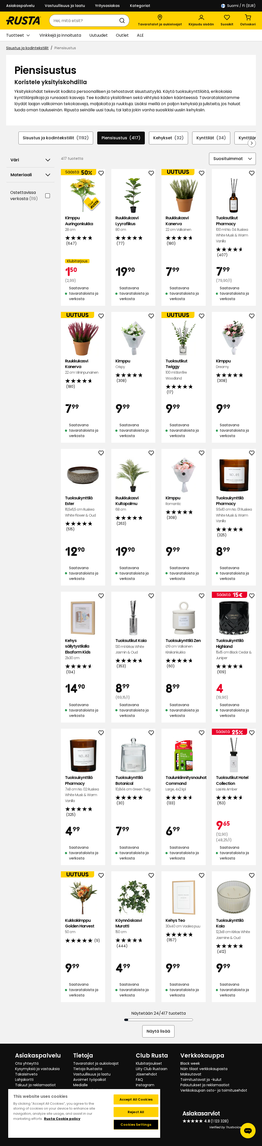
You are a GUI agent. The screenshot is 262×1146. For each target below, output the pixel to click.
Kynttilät (211, 138)
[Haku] (123, 20)
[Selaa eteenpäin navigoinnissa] (252, 143)
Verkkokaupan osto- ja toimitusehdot (213, 1090)
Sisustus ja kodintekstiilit (27, 48)
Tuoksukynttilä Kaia (233, 929)
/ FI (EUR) (241, 5)
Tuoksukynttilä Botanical (132, 783)
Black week (190, 1063)
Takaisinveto (26, 1074)
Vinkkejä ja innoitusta (60, 35)
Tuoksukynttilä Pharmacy (234, 509)
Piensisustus (121, 138)
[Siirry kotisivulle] (23, 20)
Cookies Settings (136, 1124)
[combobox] (84, 20)
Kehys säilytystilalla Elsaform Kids (77, 649)
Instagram (145, 1085)
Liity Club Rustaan (151, 1068)
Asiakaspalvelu (20, 5)
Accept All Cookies (135, 1099)
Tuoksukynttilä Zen (183, 646)
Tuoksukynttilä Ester (80, 506)
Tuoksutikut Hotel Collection (232, 783)
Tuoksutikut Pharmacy (232, 229)
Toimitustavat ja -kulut (201, 1079)
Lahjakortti (24, 1079)
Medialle (80, 1085)
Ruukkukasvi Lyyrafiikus (126, 223)
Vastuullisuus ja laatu (65, 5)
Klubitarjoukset (149, 1063)
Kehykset (168, 138)
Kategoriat (140, 5)
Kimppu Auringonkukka (79, 223)
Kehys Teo (183, 923)
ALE (140, 35)
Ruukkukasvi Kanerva (178, 223)
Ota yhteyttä (27, 1063)
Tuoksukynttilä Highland (234, 649)
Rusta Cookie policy (62, 1118)
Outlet (122, 35)
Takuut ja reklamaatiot (35, 1085)
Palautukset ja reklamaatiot (205, 1085)
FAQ (139, 1079)
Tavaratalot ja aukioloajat (96, 1063)
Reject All (136, 1112)
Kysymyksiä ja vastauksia (37, 1068)
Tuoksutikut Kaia (130, 646)
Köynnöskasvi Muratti (128, 926)
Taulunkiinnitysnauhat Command (183, 783)
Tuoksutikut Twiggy (176, 369)
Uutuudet (98, 35)
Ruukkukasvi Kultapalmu (126, 503)
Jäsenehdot (146, 1074)
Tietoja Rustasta (87, 1068)
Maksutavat (190, 1074)
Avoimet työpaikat (89, 1079)
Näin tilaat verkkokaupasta (203, 1068)
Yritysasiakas (107, 5)
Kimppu (122, 363)
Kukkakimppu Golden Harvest (79, 926)
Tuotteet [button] (15, 35)
